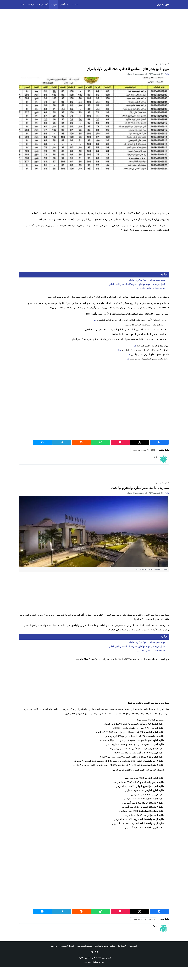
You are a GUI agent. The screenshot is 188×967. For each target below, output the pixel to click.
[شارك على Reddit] (81, 442)
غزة (32, 4)
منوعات (54, 4)
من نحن (54, 946)
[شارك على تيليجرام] (62, 442)
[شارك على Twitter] (139, 442)
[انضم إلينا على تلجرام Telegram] (92, 952)
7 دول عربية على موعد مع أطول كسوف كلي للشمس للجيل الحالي (137, 284)
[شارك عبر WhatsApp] (100, 442)
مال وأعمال (64, 4)
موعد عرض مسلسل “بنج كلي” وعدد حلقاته (147, 280)
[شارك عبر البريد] (120, 442)
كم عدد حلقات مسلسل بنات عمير (151, 288)
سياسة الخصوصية (84, 946)
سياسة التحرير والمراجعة (105, 946)
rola (167, 74)
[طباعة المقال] (42, 442)
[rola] (163, 459)
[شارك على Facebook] (159, 442)
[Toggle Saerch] (23, 4)
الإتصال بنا (122, 946)
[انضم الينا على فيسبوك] (96, 952)
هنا (94, 320)
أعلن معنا (133, 946)
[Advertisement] (94, 29)
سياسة (75, 4)
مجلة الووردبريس (91, 962)
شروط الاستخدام (67, 946)
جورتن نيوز (163, 4)
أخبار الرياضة (42, 4)
